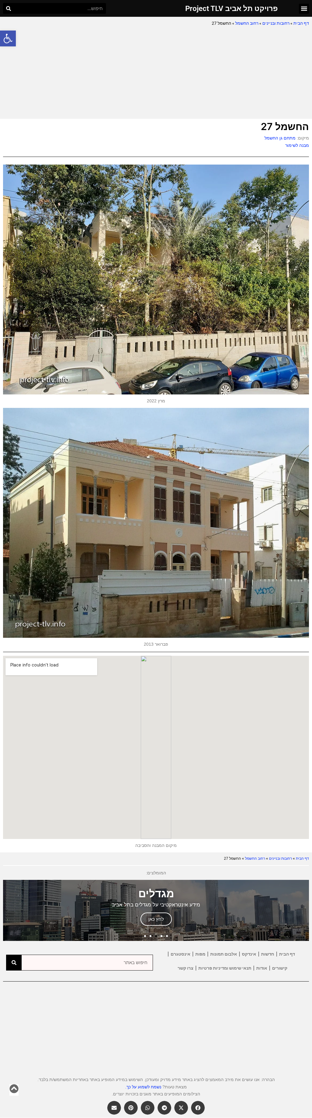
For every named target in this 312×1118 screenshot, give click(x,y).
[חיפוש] (8, 8)
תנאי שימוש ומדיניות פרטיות (224, 968)
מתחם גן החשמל (280, 138)
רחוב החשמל (246, 23)
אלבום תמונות (223, 954)
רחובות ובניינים (275, 23)
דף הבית (301, 23)
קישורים (279, 968)
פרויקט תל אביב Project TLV (231, 8)
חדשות (267, 954)
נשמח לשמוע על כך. (143, 1086)
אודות (261, 968)
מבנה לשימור (297, 145)
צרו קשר (185, 968)
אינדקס (249, 954)
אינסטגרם (180, 954)
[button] (8, 38)
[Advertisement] (156, 73)
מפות (200, 954)
